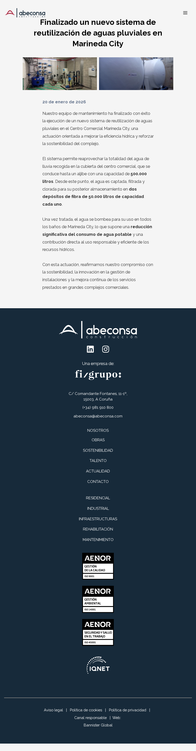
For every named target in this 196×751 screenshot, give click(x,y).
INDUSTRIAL (98, 508)
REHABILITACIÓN (98, 529)
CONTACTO (98, 481)
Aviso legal (53, 710)
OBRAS (98, 440)
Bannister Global (98, 725)
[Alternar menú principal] (185, 12)
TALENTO (98, 460)
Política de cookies (86, 710)
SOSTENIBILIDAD (98, 450)
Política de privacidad (127, 710)
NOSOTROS (98, 430)
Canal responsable (90, 717)
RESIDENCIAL (98, 498)
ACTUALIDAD (98, 471)
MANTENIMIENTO (98, 539)
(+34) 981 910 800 (98, 407)
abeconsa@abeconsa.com (98, 416)
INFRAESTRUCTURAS (98, 519)
